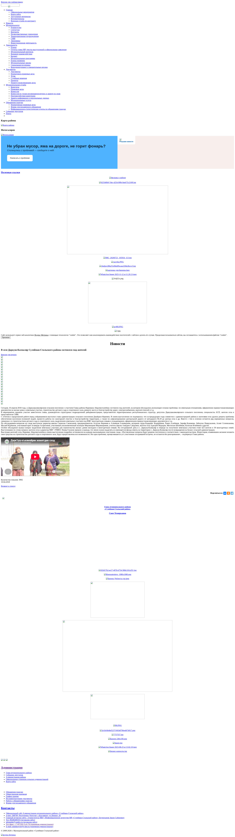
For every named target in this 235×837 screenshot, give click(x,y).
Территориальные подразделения (25, 36)
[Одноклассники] (228, 493)
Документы (11, 69)
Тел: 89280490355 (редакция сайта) (20, 820)
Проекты (14, 80)
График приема (12, 796)
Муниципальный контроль (22, 52)
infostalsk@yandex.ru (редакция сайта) (21, 822)
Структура (15, 30)
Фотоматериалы (17, 19)
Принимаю (6, 337)
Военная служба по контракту (23, 21)
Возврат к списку (8, 486)
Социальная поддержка (20, 65)
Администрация (12, 767)
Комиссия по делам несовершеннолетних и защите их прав (35, 94)
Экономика (15, 41)
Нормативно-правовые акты (23, 74)
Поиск (8, 114)
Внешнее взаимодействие (21, 54)
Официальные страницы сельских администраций (27, 779)
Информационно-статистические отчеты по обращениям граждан (38, 109)
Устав (13, 76)
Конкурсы (15, 87)
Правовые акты (17, 89)
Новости (9, 23)
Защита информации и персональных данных (30, 98)
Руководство (16, 27)
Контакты (15, 32)
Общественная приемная (16, 794)
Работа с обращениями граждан (19, 801)
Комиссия (15, 91)
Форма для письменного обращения (26, 107)
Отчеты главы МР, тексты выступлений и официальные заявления (38, 50)
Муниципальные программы (23, 58)
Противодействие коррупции (23, 96)
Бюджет (14, 56)
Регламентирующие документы (19, 799)
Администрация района (16, 777)
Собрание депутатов (14, 111)
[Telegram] (231, 493)
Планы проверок (18, 61)
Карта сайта (16, 14)
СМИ (13, 39)
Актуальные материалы (21, 16)
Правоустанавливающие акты (23, 83)
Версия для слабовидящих (12, 2)
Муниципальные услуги (21, 100)
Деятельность (11, 45)
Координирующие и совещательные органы (29, 67)
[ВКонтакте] (224, 493)
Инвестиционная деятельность (23, 43)
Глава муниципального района (19, 773)
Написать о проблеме (20, 158)
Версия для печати (9, 355)
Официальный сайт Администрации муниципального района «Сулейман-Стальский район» (45, 813)
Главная (9, 10)
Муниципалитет (13, 25)
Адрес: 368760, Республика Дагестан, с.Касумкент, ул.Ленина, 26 (33, 815)
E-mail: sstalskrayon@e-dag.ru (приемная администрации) (29, 826)
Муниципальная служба (16, 85)
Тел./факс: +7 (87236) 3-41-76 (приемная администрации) (29, 824)
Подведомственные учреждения (24, 34)
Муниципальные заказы (21, 63)
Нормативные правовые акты (23, 105)
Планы (14, 47)
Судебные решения (19, 78)
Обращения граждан (14, 102)
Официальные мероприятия (22, 12)
